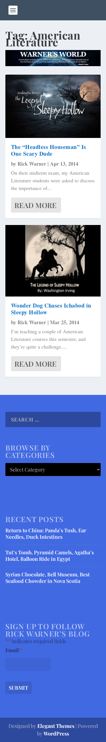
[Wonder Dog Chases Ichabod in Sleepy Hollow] (53, 261)
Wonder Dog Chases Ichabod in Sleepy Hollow (51, 308)
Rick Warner (32, 163)
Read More (35, 205)
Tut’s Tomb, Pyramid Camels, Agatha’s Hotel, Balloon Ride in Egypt (49, 555)
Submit (18, 687)
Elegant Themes (55, 725)
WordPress (56, 733)
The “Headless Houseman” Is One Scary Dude (48, 150)
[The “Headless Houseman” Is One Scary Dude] (53, 106)
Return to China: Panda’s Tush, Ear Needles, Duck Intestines (45, 533)
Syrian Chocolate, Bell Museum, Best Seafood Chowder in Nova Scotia (47, 577)
